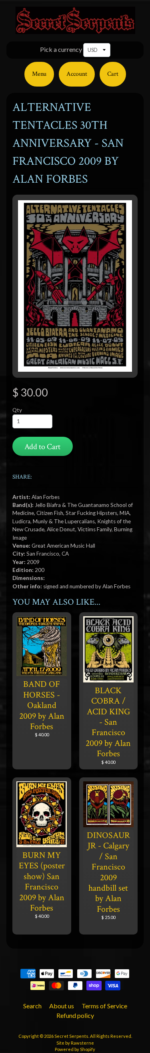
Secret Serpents (71, 1036)
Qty (17, 410)
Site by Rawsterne (75, 1042)
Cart (112, 74)
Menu (39, 74)
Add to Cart (42, 447)
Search (32, 1006)
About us (61, 1006)
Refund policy (75, 1015)
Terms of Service (104, 1006)
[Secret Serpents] (75, 29)
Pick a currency (61, 49)
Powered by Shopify (75, 1049)
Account (76, 74)
